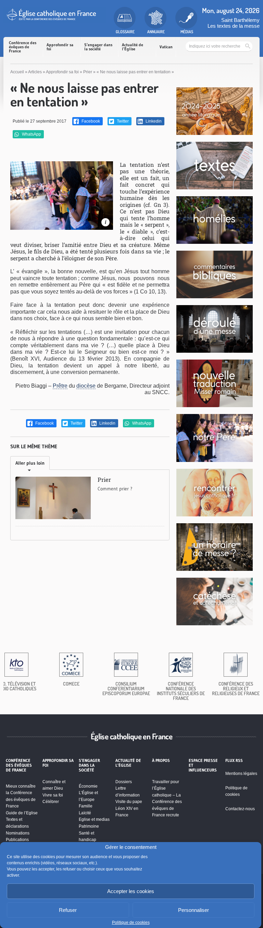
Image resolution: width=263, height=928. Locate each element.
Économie (88, 786)
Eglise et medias (94, 819)
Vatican (166, 46)
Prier (87, 72)
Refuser (68, 910)
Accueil (17, 72)
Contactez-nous (240, 808)
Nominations (17, 833)
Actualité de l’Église (132, 46)
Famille (85, 806)
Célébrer (50, 801)
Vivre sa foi (52, 795)
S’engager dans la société (98, 46)
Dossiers (123, 781)
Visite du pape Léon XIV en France (128, 808)
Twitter (122, 121)
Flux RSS (234, 760)
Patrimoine (89, 826)
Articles (35, 72)
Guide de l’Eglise (22, 813)
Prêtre (60, 386)
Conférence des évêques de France (22, 46)
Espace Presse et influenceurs (203, 765)
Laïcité (85, 813)
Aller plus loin (30, 463)
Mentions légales (241, 773)
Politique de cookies (131, 922)
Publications (17, 839)
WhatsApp (31, 134)
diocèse (86, 386)
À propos (161, 760)
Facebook (90, 121)
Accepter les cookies (130, 891)
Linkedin (153, 121)
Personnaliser (193, 910)
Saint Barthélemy (240, 20)
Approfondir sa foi (60, 46)
